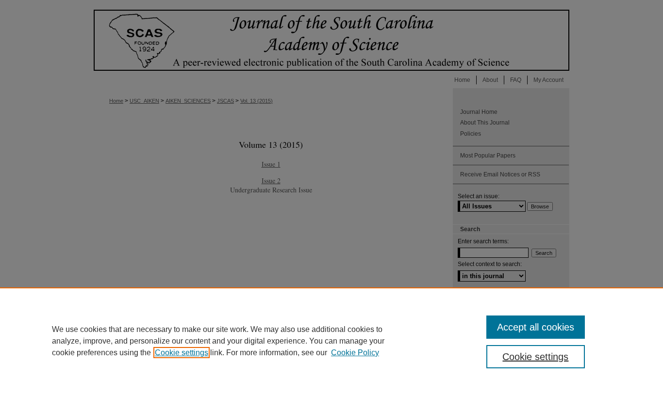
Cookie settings (181, 352)
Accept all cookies (535, 327)
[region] (331, 340)
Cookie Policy (355, 352)
